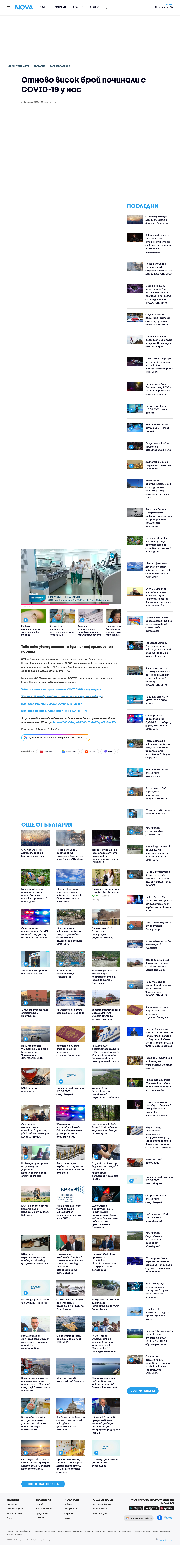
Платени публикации (14, 1534)
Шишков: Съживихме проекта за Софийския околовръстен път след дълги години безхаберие (105, 1262)
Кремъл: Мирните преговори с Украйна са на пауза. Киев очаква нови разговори (158, 624)
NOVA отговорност (103, 1504)
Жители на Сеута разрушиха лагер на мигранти (158, 465)
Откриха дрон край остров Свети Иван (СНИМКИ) (69, 1338)
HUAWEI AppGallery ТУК (102, 722)
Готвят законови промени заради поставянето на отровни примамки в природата (34, 895)
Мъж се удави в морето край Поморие (70, 1379)
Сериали (68, 1513)
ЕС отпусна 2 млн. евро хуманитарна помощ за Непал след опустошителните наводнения (158, 1265)
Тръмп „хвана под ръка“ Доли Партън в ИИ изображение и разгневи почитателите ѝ (158, 1109)
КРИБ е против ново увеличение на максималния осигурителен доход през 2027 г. (69, 1211)
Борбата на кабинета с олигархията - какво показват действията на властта (70, 1423)
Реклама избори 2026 (23, 1531)
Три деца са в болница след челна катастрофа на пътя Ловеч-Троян (105, 1304)
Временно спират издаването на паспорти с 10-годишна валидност (69, 1050)
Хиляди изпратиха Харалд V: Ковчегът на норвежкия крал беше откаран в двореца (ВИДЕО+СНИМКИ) (157, 676)
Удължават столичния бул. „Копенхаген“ (65, 973)
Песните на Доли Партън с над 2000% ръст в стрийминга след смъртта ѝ (158, 389)
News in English (100, 1513)
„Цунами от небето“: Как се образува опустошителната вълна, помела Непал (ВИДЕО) (158, 878)
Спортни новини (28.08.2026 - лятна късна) (157, 409)
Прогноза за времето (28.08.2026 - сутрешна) (105, 1462)
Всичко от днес (15, 1509)
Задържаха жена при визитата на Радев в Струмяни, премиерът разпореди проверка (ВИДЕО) (105, 1171)
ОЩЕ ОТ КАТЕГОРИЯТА (43, 1484)
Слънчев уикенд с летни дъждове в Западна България (32, 852)
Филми (67, 1518)
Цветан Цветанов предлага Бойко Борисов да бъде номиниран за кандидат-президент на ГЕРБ (106, 1425)
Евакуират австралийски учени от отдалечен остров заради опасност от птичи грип (158, 489)
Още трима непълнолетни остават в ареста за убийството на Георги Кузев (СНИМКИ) (35, 1130)
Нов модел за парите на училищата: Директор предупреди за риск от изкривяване (34, 1169)
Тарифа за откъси (64, 1531)
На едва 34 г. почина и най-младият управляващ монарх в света (159, 1062)
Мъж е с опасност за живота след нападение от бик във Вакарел (35, 1210)
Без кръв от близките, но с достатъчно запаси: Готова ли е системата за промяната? (35, 1423)
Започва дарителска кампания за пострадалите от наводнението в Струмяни (105, 976)
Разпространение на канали (44, 1531)
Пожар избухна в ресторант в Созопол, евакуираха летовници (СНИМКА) (69, 854)
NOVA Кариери (100, 1509)
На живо (93, 7)
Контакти (89, 1531)
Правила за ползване (142, 1531)
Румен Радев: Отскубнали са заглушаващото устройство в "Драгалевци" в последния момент (104, 1343)
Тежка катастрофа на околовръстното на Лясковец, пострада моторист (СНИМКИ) (105, 855)
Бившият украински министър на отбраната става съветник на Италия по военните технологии (158, 243)
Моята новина (14, 1513)
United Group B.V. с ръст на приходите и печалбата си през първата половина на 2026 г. (159, 904)
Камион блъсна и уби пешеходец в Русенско (70, 1011)
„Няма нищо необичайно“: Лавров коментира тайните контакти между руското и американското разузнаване (69, 1263)
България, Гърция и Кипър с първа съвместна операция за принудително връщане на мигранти (158, 517)
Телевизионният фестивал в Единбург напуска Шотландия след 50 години (158, 341)
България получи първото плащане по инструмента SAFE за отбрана (70, 1168)
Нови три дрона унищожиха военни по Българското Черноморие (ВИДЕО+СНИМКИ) (34, 1051)
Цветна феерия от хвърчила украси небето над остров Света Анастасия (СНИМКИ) (69, 895)
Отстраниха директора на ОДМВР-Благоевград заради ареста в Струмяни (35, 933)
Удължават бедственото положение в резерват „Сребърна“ (106, 1093)
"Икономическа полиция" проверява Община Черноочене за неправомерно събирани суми (69, 1130)
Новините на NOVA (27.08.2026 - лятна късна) (157, 428)
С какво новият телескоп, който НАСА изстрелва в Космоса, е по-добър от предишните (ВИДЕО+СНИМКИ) (158, 294)
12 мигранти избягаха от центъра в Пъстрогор (34, 1012)
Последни (12, 1504)
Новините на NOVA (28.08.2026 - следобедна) (156, 1217)
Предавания (70, 1509)
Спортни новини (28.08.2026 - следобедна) (155, 1199)
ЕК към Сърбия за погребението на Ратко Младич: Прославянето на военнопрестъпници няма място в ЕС (158, 597)
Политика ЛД (127, 1531)
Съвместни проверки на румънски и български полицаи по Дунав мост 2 (70, 1304)
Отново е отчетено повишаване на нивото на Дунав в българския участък (104, 1383)
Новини (43, 7)
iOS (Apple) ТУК (77, 722)
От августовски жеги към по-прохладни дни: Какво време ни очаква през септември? (35, 1464)
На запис (77, 7)
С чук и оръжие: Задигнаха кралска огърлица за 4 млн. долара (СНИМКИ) (157, 319)
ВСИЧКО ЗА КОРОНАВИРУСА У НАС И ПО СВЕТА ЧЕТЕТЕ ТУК (54, 711)
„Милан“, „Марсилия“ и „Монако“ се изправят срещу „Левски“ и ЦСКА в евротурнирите (159, 1338)
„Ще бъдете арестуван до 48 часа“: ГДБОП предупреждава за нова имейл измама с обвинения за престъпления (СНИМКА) (105, 1216)
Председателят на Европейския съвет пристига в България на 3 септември (158, 1084)
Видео (10, 1518)
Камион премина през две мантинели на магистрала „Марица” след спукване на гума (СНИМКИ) (35, 1384)
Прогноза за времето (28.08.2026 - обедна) (35, 1301)
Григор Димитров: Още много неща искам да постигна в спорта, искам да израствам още (158, 649)
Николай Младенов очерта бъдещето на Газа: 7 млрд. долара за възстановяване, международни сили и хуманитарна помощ (159, 1037)
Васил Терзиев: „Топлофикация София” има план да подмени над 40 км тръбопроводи (35, 1341)
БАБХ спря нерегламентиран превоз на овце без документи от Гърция (35, 1259)
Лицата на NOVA (44, 1509)
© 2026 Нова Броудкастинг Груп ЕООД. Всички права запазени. (30, 1540)
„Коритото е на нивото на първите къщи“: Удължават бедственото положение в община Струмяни (69, 936)
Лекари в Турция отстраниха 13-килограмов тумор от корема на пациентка (157, 1290)
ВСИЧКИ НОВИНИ (143, 1390)
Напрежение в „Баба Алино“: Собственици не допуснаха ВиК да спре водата (105, 1129)
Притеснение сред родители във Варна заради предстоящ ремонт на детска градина (69, 1465)
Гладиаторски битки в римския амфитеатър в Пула (158, 446)
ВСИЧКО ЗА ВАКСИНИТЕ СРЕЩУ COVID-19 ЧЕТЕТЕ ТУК (51, 703)
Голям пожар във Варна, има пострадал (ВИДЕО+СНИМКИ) (102, 933)
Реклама (10, 1531)
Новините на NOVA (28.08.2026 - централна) (156, 773)
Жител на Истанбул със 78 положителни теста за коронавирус (62, 696)
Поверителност (114, 1531)
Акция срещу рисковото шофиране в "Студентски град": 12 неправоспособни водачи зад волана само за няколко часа (106, 1053)
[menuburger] (8, 7)
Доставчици (77, 1531)
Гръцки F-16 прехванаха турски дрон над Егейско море (157, 1314)
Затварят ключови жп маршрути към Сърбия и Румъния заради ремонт (106, 1014)
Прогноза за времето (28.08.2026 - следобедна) (70, 1091)
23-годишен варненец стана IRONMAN (34, 972)
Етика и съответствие (161, 1531)
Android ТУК (59, 722)
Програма (60, 7)
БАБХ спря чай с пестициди (30, 1089)
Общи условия (100, 1531)
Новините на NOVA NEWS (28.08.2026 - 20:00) (156, 700)
